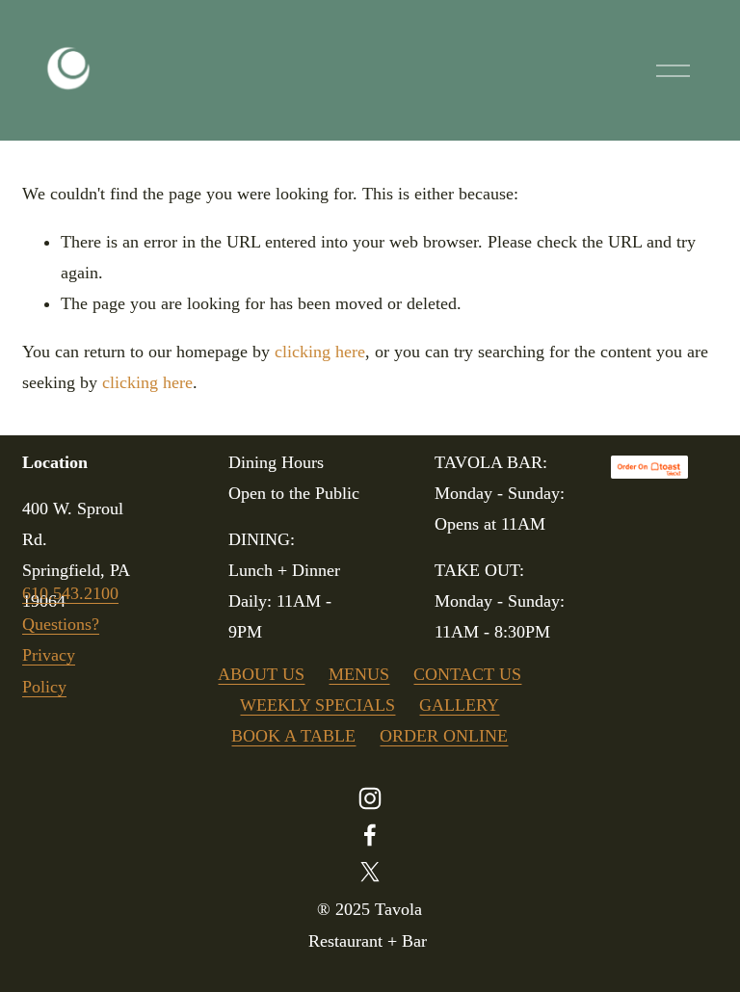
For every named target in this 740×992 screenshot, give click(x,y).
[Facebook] (370, 835)
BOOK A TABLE (293, 735)
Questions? (60, 624)
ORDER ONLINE (444, 735)
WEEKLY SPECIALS (317, 705)
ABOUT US (261, 674)
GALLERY (459, 705)
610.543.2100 (70, 593)
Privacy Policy (48, 670)
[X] (370, 871)
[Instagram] (370, 798)
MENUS (359, 674)
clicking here (320, 351)
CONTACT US (467, 674)
